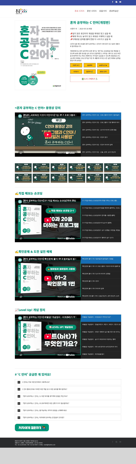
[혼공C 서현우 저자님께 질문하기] (32, 425)
